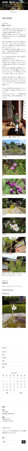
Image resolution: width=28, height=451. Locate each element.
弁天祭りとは (5, 293)
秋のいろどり (6, 25)
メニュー (15, 12)
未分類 (4, 357)
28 (6, 389)
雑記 (3, 367)
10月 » (21, 392)
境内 (3, 354)
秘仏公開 (4, 364)
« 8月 (7, 392)
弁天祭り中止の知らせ (7, 290)
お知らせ (5, 283)
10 (17, 381)
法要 (3, 361)
